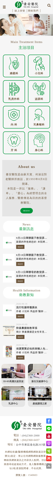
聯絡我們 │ (34, 10)
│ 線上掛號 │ (20, 10)
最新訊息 (26, 227)
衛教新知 (26, 292)
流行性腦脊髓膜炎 (26, 307)
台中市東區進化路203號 (30, 444)
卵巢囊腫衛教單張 (26, 328)
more (26, 210)
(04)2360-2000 (31, 435)
